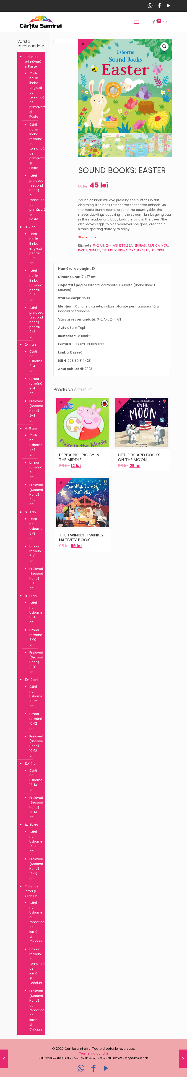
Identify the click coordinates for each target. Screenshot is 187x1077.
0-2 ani (30, 227)
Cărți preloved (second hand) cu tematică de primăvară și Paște (35, 197)
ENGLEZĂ (125, 245)
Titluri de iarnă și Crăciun (32, 891)
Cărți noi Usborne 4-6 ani (35, 445)
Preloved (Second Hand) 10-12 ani (35, 746)
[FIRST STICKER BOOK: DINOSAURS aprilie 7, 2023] (4, 1059)
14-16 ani (32, 825)
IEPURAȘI (140, 245)
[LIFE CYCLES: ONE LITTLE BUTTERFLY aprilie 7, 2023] (183, 1059)
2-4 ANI (112, 245)
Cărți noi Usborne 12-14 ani (35, 780)
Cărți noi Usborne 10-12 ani (35, 696)
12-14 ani (31, 763)
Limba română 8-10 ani (35, 637)
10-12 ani (31, 679)
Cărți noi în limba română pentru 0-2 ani (35, 285)
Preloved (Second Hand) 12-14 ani (35, 807)
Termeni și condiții (93, 1053)
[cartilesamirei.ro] (41, 22)
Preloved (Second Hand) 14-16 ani (35, 869)
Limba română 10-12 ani (35, 721)
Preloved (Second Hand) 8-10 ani (35, 662)
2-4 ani (30, 344)
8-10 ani (31, 596)
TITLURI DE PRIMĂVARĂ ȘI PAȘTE (125, 250)
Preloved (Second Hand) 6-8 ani (35, 578)
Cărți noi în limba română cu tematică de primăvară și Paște (35, 146)
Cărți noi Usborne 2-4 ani (35, 361)
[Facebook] (159, 6)
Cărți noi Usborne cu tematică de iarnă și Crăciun (35, 922)
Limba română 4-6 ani (35, 469)
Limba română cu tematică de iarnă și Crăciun (35, 966)
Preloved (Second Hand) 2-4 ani (35, 411)
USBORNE (158, 250)
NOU (164, 245)
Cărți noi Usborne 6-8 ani (35, 529)
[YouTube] (169, 6)
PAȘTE (83, 250)
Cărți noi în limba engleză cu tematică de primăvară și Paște (35, 95)
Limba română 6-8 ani (35, 553)
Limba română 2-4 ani (35, 385)
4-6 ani (31, 428)
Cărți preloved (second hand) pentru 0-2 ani (35, 322)
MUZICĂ (154, 245)
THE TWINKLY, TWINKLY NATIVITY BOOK (81, 537)
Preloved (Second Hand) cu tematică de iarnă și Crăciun (35, 1010)
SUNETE (94, 250)
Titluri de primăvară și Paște (33, 61)
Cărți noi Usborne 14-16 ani (35, 841)
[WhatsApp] (150, 6)
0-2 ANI (98, 245)
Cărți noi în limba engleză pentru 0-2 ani (35, 248)
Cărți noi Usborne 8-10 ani (35, 612)
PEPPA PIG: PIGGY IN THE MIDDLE (79, 457)
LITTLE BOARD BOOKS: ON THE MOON (139, 457)
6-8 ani (30, 512)
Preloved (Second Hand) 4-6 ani (35, 494)
